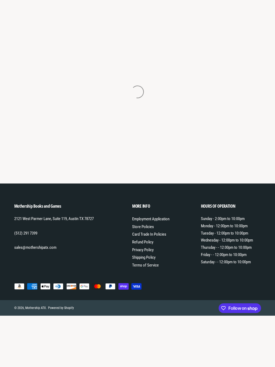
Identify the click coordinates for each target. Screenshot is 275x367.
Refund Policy (142, 242)
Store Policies (143, 226)
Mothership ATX (35, 308)
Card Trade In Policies (149, 234)
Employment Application (150, 219)
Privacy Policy (143, 249)
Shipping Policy (143, 257)
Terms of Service (145, 265)
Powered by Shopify (61, 308)
